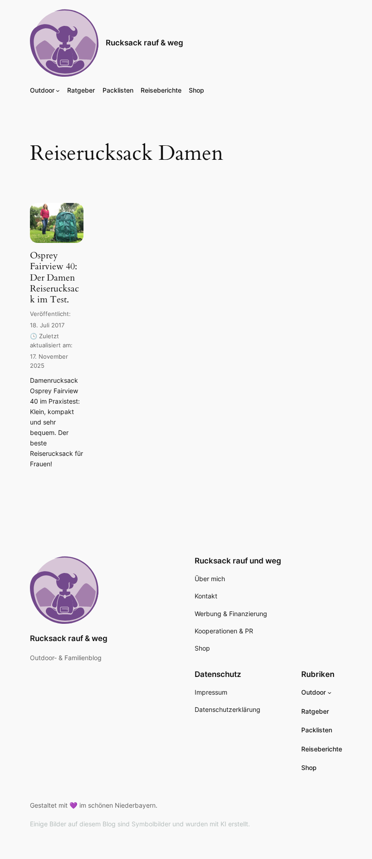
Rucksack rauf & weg (144, 42)
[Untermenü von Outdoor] (58, 91)
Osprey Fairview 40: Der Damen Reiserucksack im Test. (54, 277)
